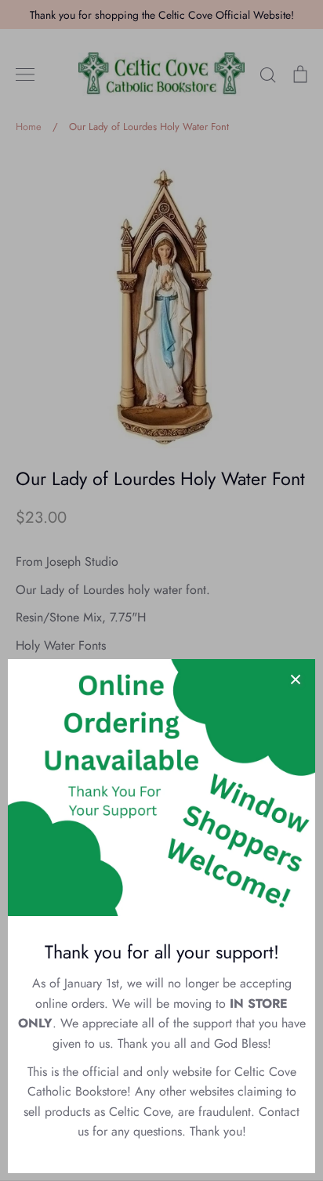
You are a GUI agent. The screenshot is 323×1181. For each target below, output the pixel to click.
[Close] (295, 678)
